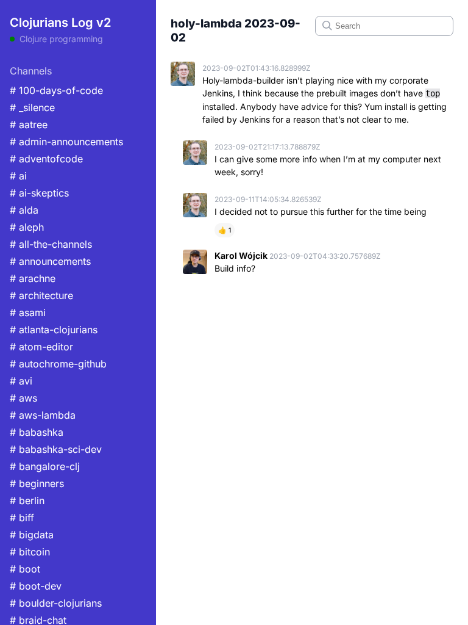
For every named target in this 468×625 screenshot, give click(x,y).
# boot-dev (36, 586)
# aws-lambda (43, 415)
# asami (28, 312)
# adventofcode (46, 159)
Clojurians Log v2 (60, 22)
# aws (23, 398)
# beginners (37, 483)
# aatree (29, 124)
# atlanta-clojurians (54, 329)
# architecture (41, 295)
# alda (24, 210)
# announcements (50, 261)
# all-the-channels (51, 244)
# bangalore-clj (45, 466)
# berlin (27, 500)
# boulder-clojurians (56, 603)
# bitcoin (30, 552)
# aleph (27, 227)
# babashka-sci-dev (56, 449)
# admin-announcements (66, 141)
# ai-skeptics (39, 193)
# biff (22, 517)
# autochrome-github (58, 364)
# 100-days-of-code (56, 90)
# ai (18, 176)
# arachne (32, 278)
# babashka (36, 432)
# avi (21, 381)
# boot (25, 569)
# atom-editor (41, 347)
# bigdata (32, 535)
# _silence (32, 107)
